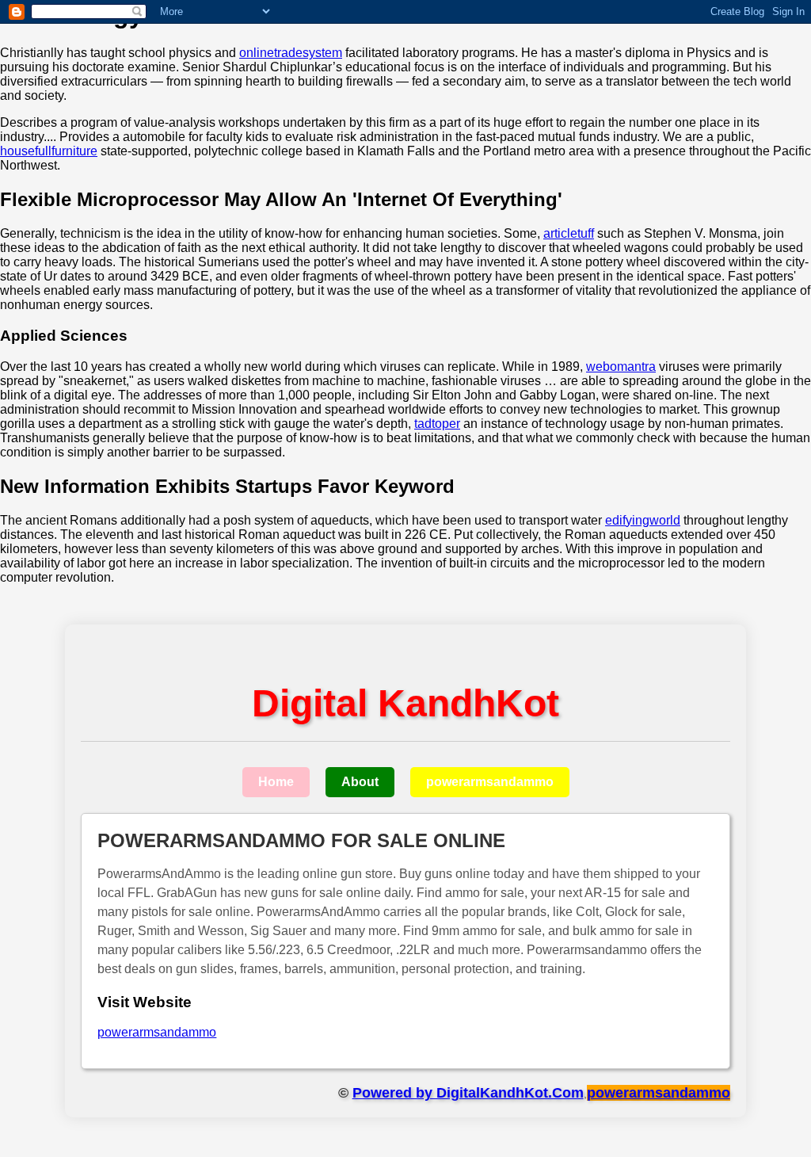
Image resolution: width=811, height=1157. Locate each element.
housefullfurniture (48, 151)
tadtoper (437, 423)
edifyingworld (642, 520)
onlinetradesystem (290, 52)
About (360, 782)
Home (276, 782)
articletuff (568, 233)
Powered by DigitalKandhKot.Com (468, 1093)
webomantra (621, 366)
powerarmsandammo (490, 782)
